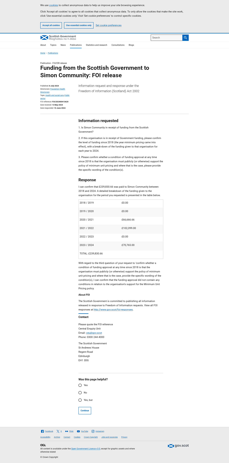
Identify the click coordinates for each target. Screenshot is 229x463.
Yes (86, 385)
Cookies (77, 437)
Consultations (117, 45)
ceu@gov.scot (94, 332)
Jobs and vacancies (109, 437)
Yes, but (88, 400)
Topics (53, 45)
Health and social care (54, 95)
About (43, 45)
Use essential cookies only (78, 25)
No (85, 392)
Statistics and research (96, 45)
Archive (57, 437)
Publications (76, 45)
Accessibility (45, 437)
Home (42, 53)
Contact (67, 437)
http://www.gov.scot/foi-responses (113, 309)
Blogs (131, 45)
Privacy (124, 437)
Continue (85, 410)
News (63, 45)
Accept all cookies (51, 25)
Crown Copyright (91, 437)
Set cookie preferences (109, 25)
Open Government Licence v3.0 (85, 448)
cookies (53, 5)
